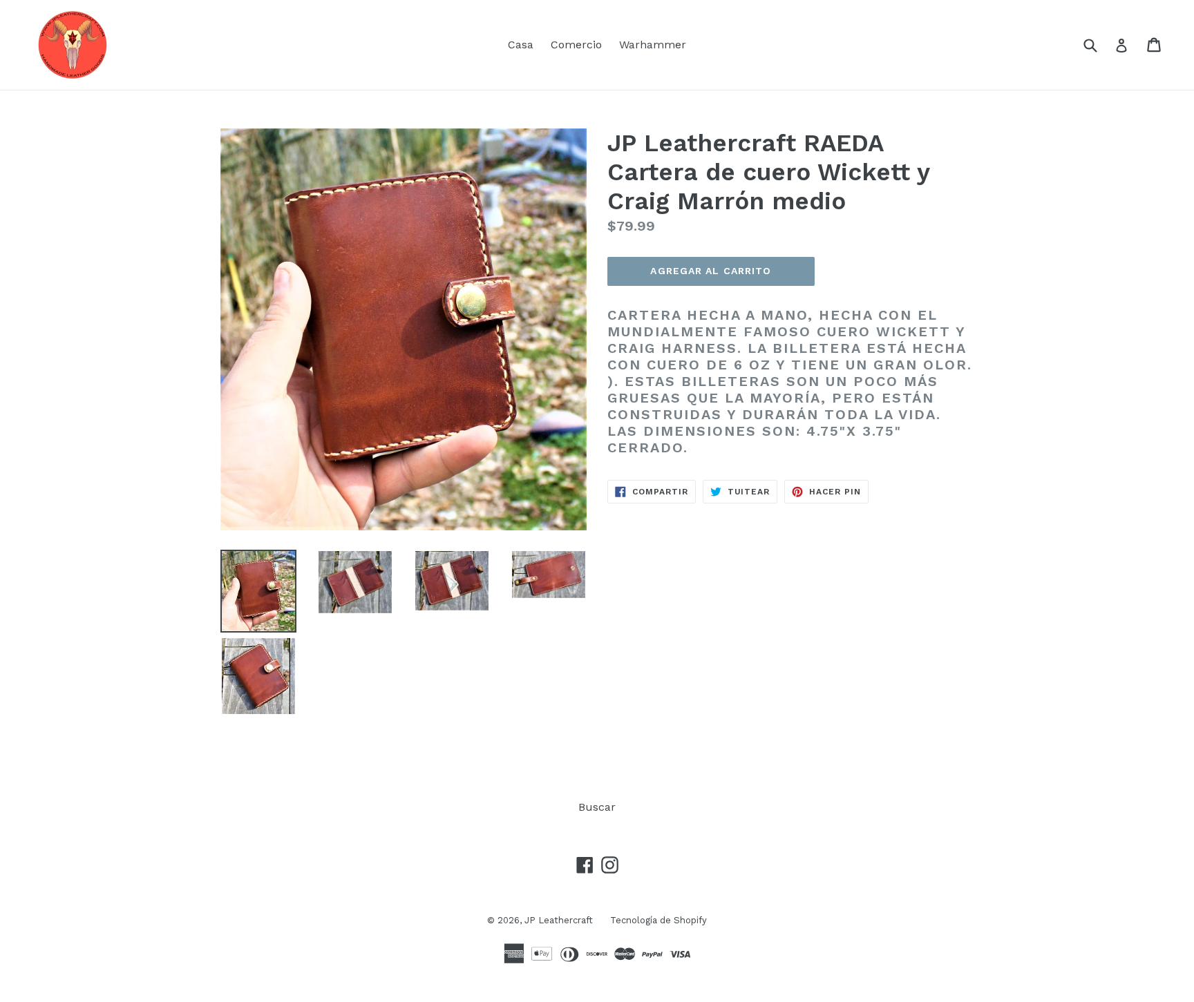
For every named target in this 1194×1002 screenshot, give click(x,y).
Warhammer (652, 44)
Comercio (576, 44)
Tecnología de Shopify (658, 920)
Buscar (597, 806)
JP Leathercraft (558, 920)
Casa (520, 44)
